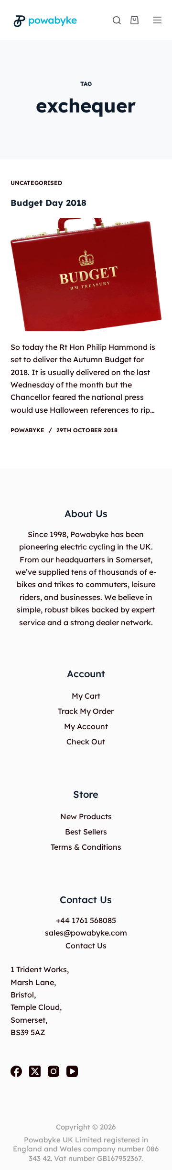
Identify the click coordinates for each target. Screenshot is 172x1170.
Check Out (85, 741)
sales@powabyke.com (86, 932)
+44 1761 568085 (86, 920)
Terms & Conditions (86, 847)
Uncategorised (36, 182)
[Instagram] (53, 1071)
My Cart (86, 696)
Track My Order (86, 711)
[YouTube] (72, 1071)
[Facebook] (16, 1071)
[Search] (117, 20)
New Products (86, 816)
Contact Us (86, 945)
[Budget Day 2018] (86, 274)
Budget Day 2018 (48, 202)
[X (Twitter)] (35, 1071)
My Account (86, 726)
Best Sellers (86, 831)
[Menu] (157, 20)
